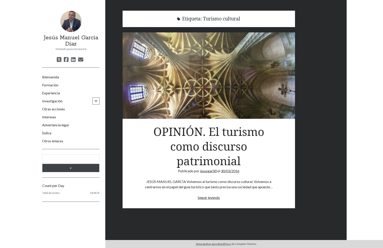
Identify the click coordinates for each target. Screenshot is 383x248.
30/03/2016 (230, 171)
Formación (50, 85)
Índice (46, 133)
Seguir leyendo (209, 197)
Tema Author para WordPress (213, 244)
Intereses (49, 117)
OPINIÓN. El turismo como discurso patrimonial (209, 75)
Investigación (52, 101)
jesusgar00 (208, 171)
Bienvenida (50, 77)
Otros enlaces (52, 141)
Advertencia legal (55, 125)
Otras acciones (53, 109)
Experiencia (51, 93)
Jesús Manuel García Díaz (71, 41)
